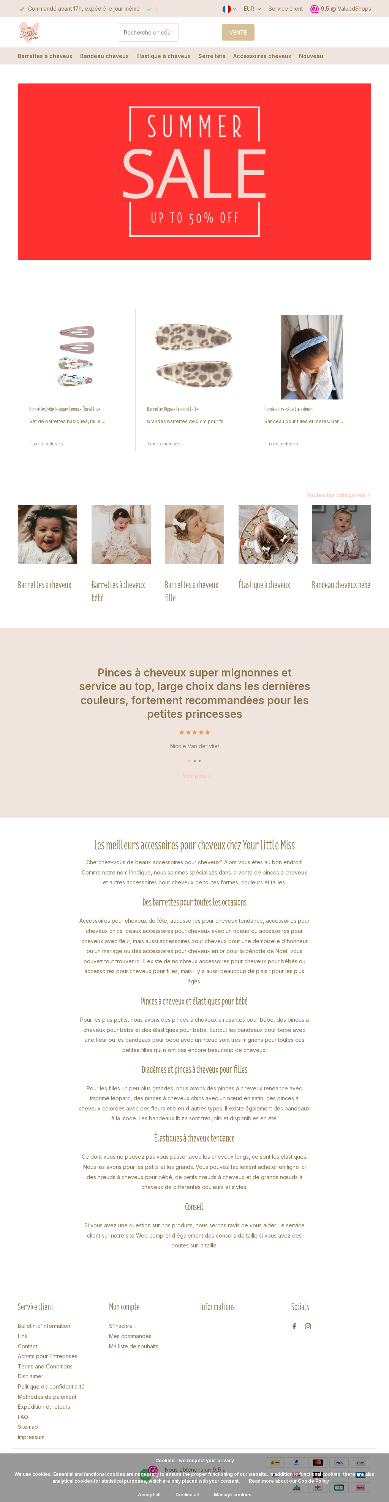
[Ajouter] (120, 448)
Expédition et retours (44, 1406)
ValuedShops (354, 8)
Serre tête (212, 56)
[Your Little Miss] (46, 32)
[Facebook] (294, 1326)
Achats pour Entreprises (47, 1356)
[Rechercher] (167, 32)
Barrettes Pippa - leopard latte (172, 409)
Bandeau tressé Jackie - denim (288, 409)
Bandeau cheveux (104, 56)
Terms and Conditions (45, 1366)
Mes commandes (130, 1336)
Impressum (31, 1437)
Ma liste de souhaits (133, 1346)
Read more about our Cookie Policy (289, 1481)
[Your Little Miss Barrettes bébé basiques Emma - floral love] (76, 357)
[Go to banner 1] (194, 171)
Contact (27, 1346)
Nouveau (311, 56)
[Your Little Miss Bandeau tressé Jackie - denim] (311, 357)
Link (23, 1336)
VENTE (238, 32)
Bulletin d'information (44, 1326)
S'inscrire (121, 1326)
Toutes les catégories (336, 495)
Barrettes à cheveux (45, 56)
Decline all (187, 1494)
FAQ (23, 1417)
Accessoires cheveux (262, 56)
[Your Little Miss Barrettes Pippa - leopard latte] (194, 357)
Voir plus (194, 775)
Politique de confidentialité (51, 1386)
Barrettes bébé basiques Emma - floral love (64, 409)
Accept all (149, 1494)
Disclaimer (30, 1376)
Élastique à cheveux (163, 56)
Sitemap (28, 1426)
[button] (189, 761)
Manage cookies (232, 1494)
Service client (286, 8)
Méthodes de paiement (47, 1396)
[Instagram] (308, 1326)
